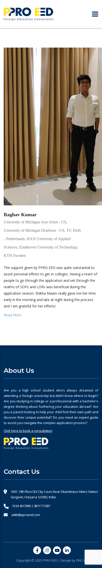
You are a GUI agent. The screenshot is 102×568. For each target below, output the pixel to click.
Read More (13, 315)
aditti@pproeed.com (25, 515)
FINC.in (81, 560)
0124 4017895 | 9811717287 (31, 506)
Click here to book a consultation (28, 430)
